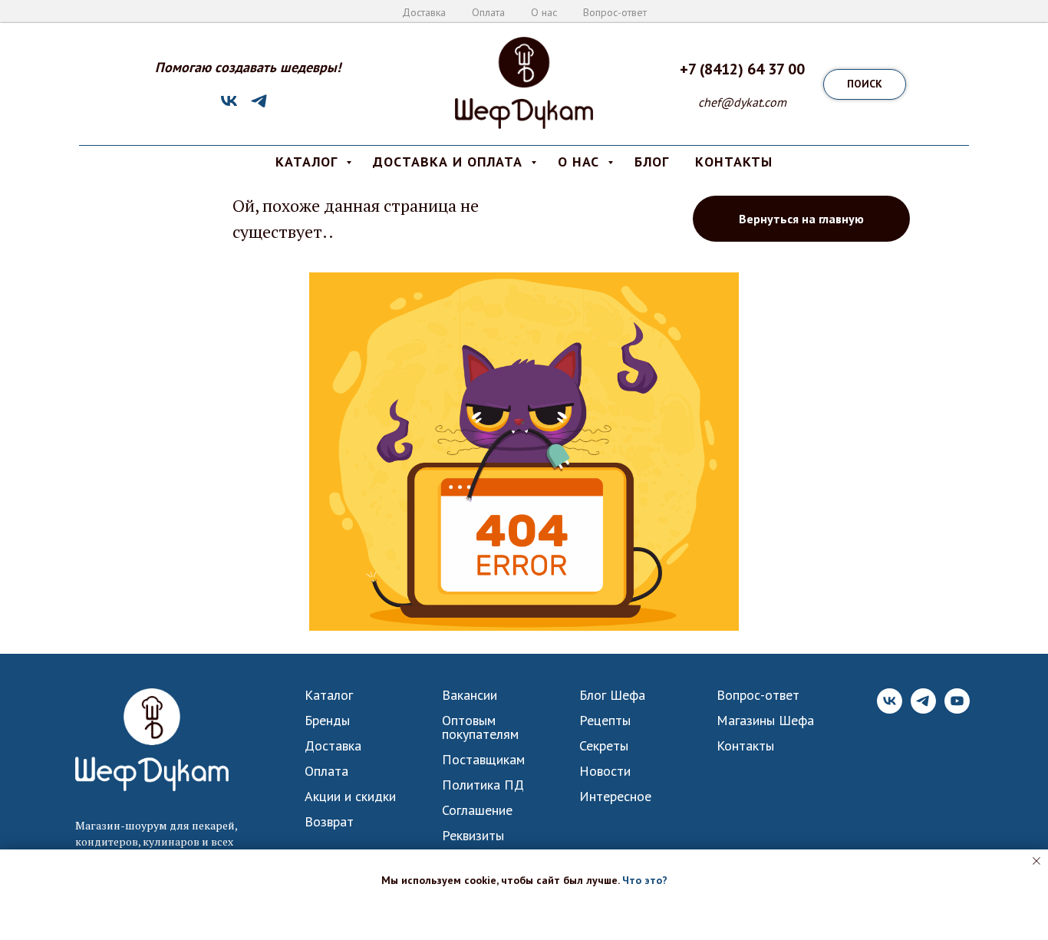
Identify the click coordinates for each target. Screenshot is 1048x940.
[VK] (229, 106)
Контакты (745, 746)
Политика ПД (483, 785)
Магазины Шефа (765, 720)
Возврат (329, 822)
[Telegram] (259, 106)
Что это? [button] (644, 880)
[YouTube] (957, 709)
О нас (544, 12)
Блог (651, 161)
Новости (605, 771)
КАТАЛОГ (308, 161)
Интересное (615, 796)
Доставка (424, 12)
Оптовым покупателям (480, 727)
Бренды (327, 720)
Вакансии (469, 695)
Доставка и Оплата (450, 161)
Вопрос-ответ (615, 12)
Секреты (603, 746)
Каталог (329, 695)
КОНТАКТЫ (734, 161)
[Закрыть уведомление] (1036, 861)
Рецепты (605, 720)
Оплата (488, 12)
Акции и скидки (350, 796)
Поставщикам (483, 760)
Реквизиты (473, 836)
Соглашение (477, 810)
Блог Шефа (612, 695)
